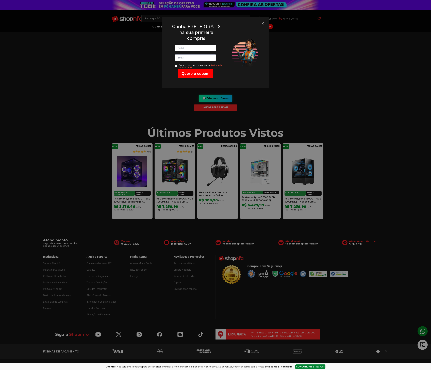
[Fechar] (263, 23)
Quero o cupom (195, 73)
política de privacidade (278, 366)
